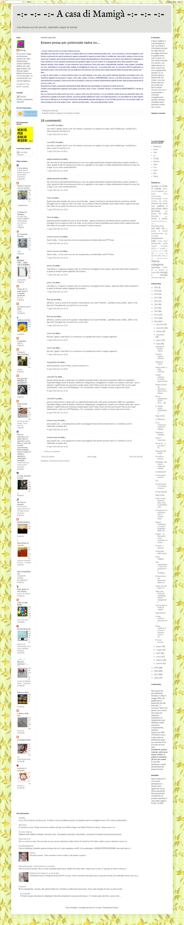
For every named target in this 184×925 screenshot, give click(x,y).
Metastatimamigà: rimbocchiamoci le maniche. (37, 866)
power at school (159, 231)
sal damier (159, 253)
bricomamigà (156, 199)
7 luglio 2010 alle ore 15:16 (57, 309)
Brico (165, 194)
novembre (160, 328)
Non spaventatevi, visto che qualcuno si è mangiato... (161, 567)
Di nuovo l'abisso (25, 832)
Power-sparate (161, 492)
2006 (156, 678)
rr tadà (164, 251)
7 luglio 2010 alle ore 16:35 (57, 340)
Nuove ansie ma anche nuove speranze (23, 465)
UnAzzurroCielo (23, 320)
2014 (156, 308)
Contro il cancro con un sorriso (24, 187)
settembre (160, 335)
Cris (155, 167)
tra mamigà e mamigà (71, 113)
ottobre (159, 331)
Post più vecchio (136, 457)
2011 (156, 318)
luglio (158, 344)
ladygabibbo (52, 362)
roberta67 (51, 377)
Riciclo (153, 248)
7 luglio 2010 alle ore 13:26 (57, 210)
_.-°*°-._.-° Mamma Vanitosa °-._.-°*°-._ (23, 663)
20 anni (20, 298)
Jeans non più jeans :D (161, 587)
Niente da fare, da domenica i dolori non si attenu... (161, 389)
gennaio (159, 663)
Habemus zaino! (159, 363)
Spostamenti (160, 613)
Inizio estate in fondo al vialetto (161, 607)
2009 (156, 668)
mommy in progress (21, 769)
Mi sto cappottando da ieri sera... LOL (161, 399)
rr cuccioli (161, 248)
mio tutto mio (158, 228)
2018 (156, 294)
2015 (156, 304)
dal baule (163, 201)
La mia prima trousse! (161, 476)
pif (166, 228)
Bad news (22, 825)
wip (164, 277)
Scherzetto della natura (161, 552)
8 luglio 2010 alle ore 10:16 (57, 391)
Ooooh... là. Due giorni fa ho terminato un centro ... (161, 538)
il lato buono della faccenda (159, 208)
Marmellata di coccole (23, 544)
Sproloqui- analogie (160, 433)
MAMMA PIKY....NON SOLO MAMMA (23, 263)
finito (153, 206)
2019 (156, 291)
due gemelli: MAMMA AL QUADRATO (22, 381)
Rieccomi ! (29, 324)
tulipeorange (52, 420)
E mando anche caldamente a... (161, 409)
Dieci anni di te (24, 839)
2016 (156, 301)
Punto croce (162, 241)
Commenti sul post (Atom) (59, 461)
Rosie (155, 149)
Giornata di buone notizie (160, 349)
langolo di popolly (159, 219)
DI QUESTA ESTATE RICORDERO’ (22, 578)
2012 (156, 315)
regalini (154, 246)
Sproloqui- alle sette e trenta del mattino (161, 465)
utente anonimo (53, 237)
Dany (155, 164)
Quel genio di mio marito (23, 590)
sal (152, 253)
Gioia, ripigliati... (160, 558)
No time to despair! (21, 503)
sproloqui (155, 267)
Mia (154, 173)
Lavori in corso (156, 221)
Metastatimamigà (157, 226)
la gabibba (21, 341)
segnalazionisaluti (161, 258)
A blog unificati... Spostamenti (161, 619)
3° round (29, 526)
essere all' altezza (23, 594)
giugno (159, 646)
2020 (156, 287)
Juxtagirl (98, 908)
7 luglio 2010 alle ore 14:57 (57, 275)
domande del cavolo (159, 203)
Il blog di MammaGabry (23, 353)
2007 (156, 675)
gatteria (160, 206)
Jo (154, 156)
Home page (91, 457)
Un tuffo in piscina (160, 458)
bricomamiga (156, 196)
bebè (165, 191)
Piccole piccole (159, 641)
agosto (159, 340)
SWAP (165, 267)
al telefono (159, 191)
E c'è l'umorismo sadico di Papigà (161, 426)
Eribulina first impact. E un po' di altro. (45, 873)
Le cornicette (25, 894)
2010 (156, 321)
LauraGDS (51, 125)
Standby (22, 818)
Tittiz (49, 198)
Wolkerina (157, 147)
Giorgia (156, 158)
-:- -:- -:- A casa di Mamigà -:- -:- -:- (91, 14)
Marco (155, 176)
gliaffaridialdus (23, 522)
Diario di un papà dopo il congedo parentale (22, 292)
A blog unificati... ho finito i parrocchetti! (161, 378)
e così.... (20, 311)
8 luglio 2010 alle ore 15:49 (57, 430)
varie (160, 277)
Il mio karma (22, 168)
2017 (156, 298)
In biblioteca (160, 419)
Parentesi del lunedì (161, 452)
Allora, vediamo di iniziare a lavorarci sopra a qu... (161, 631)
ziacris (49, 333)
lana (166, 216)
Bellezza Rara (23, 692)
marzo (159, 657)
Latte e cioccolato (161, 439)
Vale (155, 152)
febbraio (159, 660)
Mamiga (50, 300)
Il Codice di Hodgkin (22, 213)
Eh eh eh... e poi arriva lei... (161, 445)
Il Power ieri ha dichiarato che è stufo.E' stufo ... (161, 514)
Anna (155, 170)
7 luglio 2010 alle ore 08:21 (57, 134)
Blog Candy (160, 495)
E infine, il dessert (159, 547)
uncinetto (154, 277)
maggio (159, 650)
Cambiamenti (161, 472)
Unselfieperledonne (26, 846)
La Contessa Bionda (22, 235)
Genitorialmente (24, 629)
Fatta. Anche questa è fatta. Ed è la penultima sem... (161, 502)
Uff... (157, 481)
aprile (158, 653)
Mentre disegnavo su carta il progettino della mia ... (161, 526)
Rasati (32, 853)
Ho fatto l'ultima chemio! (160, 356)
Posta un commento (52, 452)
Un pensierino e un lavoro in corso (161, 486)
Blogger (115, 908)
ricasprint (164, 246)
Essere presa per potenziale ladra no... (161, 579)
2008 (156, 671)
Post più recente (47, 457)
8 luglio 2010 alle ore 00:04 (57, 369)
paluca (49, 266)
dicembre (160, 324)
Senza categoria (57, 113)
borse (153, 194)
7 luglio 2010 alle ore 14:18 (57, 243)
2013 (156, 311)
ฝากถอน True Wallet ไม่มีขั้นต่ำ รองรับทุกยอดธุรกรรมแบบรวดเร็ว (23, 221)
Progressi (22, 887)
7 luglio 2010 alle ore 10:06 (57, 171)
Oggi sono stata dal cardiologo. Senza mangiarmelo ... (161, 596)
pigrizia (20, 343)
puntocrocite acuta (159, 243)
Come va (29, 387)
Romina (156, 161)
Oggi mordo (160, 416)
